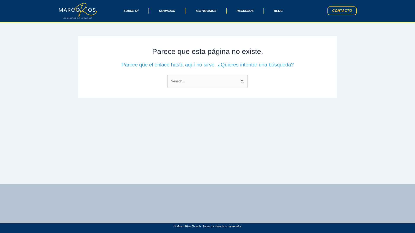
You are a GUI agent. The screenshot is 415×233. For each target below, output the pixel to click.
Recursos (245, 11)
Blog (278, 11)
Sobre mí (131, 11)
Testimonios (205, 11)
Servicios (167, 11)
